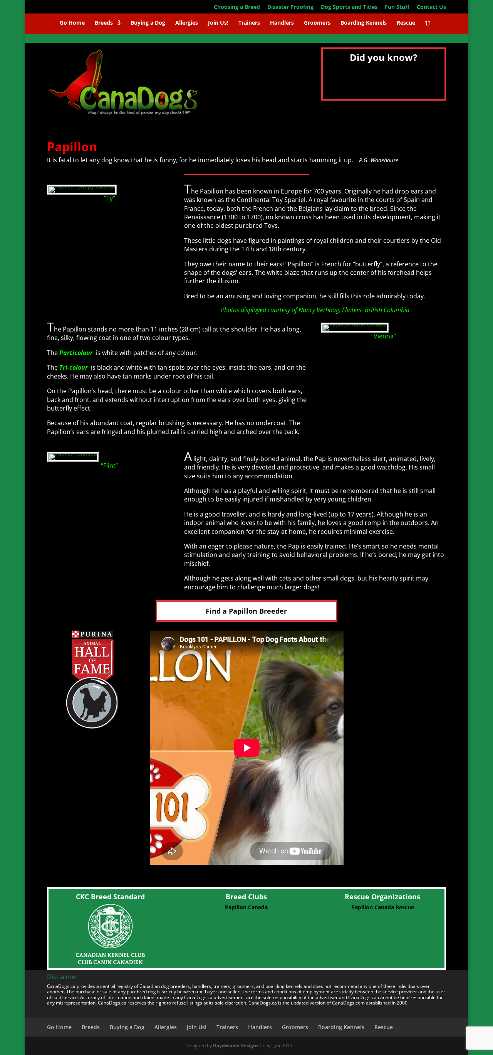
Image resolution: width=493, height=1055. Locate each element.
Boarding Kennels (363, 23)
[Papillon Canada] (73, 454)
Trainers (249, 23)
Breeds (104, 23)
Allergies (186, 23)
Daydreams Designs (235, 1045)
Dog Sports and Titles (349, 7)
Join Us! (218, 23)
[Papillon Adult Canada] (355, 324)
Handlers (282, 23)
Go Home (72, 23)
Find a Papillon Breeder (246, 611)
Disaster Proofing (290, 7)
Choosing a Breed (237, 7)
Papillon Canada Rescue (382, 907)
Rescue (406, 23)
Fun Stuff (397, 7)
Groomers (317, 23)
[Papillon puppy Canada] (82, 186)
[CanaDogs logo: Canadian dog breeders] (124, 120)
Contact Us (431, 7)
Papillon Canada (246, 907)
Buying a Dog (148, 23)
